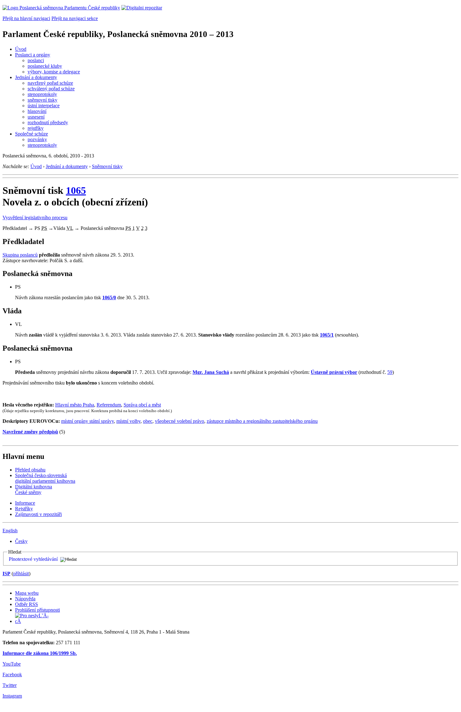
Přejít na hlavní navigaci (26, 18)
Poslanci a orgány (32, 54)
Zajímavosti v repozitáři (38, 514)
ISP (6, 573)
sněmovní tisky (42, 100)
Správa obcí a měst (142, 404)
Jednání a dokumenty (36, 77)
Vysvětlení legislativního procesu (35, 217)
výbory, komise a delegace (54, 71)
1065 (76, 190)
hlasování (37, 111)
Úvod (20, 49)
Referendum (109, 404)
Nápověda (25, 598)
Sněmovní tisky (107, 166)
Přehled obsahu (30, 469)
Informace (25, 503)
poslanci (36, 60)
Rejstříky (24, 508)
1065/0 (109, 297)
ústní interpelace (44, 105)
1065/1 (327, 334)
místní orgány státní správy (87, 421)
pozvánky (37, 139)
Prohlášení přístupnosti (37, 610)
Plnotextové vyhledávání (33, 559)
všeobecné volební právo (179, 421)
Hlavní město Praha (74, 404)
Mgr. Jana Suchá (211, 372)
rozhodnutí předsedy (48, 122)
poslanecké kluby (45, 66)
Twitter (10, 685)
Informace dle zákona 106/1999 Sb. (40, 653)
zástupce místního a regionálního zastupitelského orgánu (262, 421)
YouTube (12, 664)
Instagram (12, 696)
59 (389, 372)
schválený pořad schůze (51, 88)
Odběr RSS (26, 604)
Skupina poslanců (20, 255)
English (10, 530)
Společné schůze (31, 133)
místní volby (128, 421)
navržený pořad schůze (50, 83)
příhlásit (21, 573)
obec (147, 421)
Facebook (12, 674)
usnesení (36, 117)
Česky (21, 541)
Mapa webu (27, 593)
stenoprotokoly (42, 94)
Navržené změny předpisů (30, 431)
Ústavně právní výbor (334, 372)
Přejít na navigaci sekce (74, 18)
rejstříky (36, 128)
